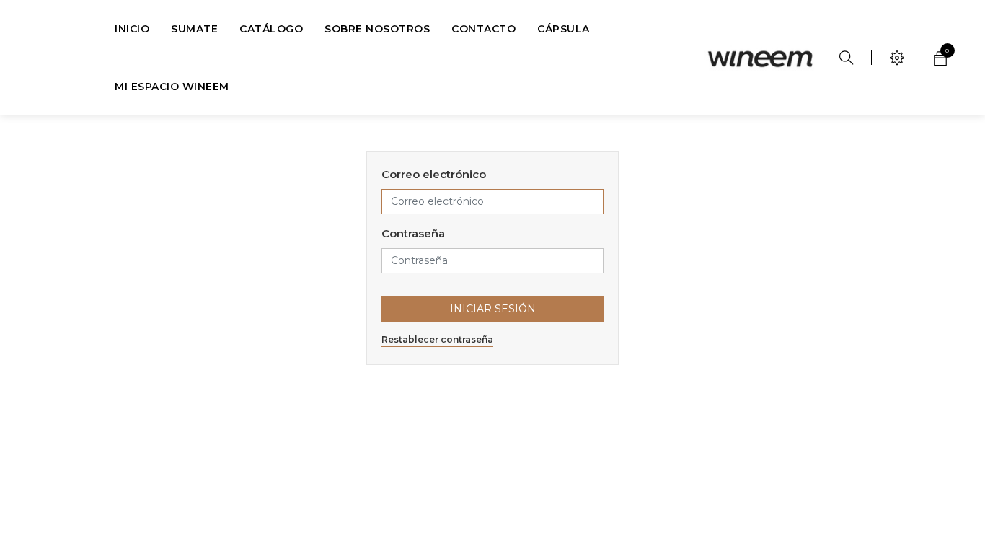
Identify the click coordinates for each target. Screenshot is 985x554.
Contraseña (413, 233)
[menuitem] (132, 29)
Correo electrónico (433, 174)
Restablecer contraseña (437, 339)
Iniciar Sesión (493, 308)
